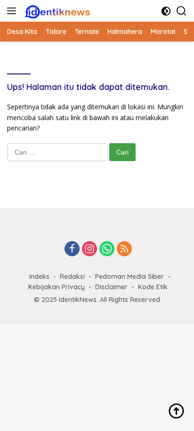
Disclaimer (111, 287)
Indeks (39, 276)
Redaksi (72, 276)
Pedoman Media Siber (129, 276)
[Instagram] (89, 249)
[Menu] (13, 11)
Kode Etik (153, 287)
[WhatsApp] (106, 249)
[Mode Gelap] (166, 11)
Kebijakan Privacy (56, 287)
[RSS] (124, 249)
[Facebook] (72, 249)
